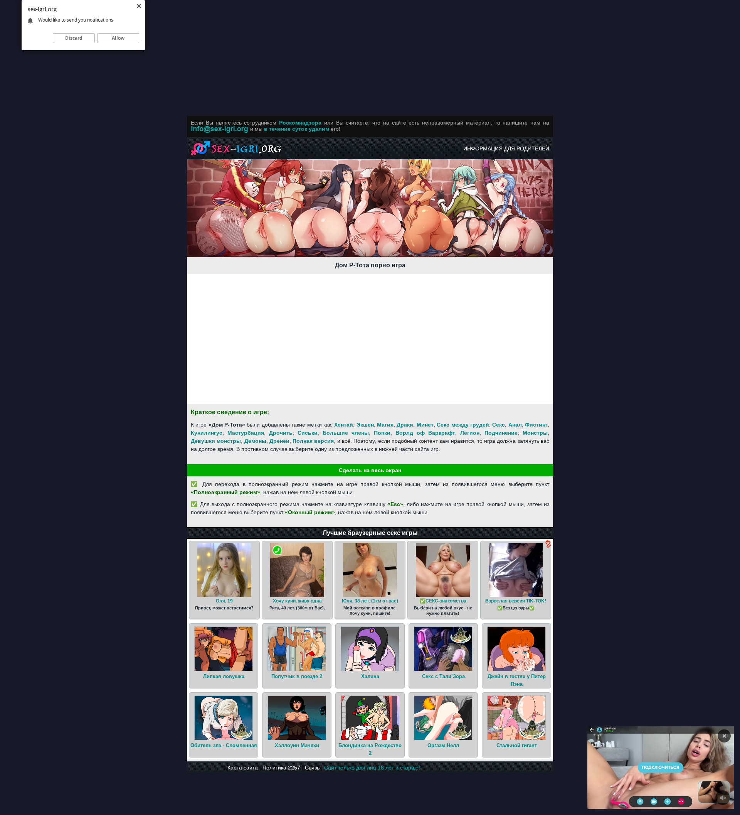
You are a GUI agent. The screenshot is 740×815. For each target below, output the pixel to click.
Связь (312, 767)
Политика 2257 (281, 767)
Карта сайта (242, 767)
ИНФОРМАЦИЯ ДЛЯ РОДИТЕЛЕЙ (506, 148)
